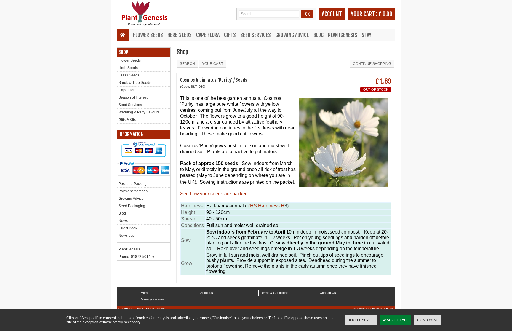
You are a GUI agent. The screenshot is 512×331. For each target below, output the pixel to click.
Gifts (230, 35)
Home (145, 293)
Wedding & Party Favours (139, 112)
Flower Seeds (148, 35)
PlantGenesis (342, 35)
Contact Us (328, 293)
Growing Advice (292, 35)
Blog (318, 35)
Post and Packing (133, 184)
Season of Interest (133, 97)
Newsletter (127, 236)
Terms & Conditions (274, 293)
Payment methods (133, 191)
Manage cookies (152, 299)
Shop (123, 52)
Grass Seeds (129, 75)
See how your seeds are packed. (214, 193)
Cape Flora (208, 35)
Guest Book (128, 228)
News (123, 221)
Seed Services (255, 35)
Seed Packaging (132, 206)
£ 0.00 (385, 14)
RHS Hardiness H (265, 205)
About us (206, 293)
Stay (366, 35)
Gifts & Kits (127, 120)
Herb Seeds (179, 35)
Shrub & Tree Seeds (135, 83)
